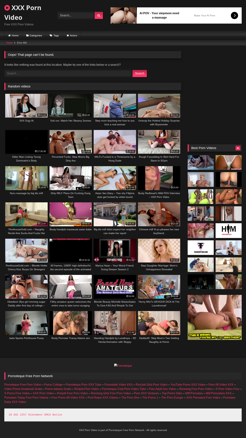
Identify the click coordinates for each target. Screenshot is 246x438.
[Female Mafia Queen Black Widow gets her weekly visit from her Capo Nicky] (201, 281)
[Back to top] (235, 427)
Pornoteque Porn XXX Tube (83, 384)
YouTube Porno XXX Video (188, 384)
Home (15, 35)
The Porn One (130, 397)
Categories (36, 35)
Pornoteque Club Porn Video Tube (124, 388)
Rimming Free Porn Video (196, 388)
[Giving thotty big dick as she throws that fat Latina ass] (229, 179)
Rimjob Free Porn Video (72, 393)
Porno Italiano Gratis (58, 388)
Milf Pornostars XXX (219, 393)
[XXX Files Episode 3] (201, 213)
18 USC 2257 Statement (26, 414)
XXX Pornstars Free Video (203, 397)
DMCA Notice (53, 414)
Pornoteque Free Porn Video (22, 384)
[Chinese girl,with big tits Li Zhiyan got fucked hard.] (201, 230)
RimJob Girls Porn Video (151, 384)
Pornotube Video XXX (118, 384)
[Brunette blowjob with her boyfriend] (229, 281)
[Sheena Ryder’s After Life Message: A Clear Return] (201, 162)
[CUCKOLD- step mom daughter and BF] (229, 213)
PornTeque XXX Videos (103, 397)
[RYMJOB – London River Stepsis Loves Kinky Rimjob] (229, 247)
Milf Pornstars (194, 393)
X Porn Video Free (227, 388)
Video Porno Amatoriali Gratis (23, 388)
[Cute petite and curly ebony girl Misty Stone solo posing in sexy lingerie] (229, 162)
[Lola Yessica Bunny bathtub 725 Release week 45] (201, 247)
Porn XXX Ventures (146, 393)
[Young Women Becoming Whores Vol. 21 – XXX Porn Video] (201, 196)
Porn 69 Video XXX (221, 384)
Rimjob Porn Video (86, 388)
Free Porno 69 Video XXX (68, 397)
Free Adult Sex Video (162, 388)
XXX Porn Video (22, 12)
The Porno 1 (150, 397)
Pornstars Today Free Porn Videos (26, 397)
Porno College (53, 384)
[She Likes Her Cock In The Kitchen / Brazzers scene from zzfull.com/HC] (201, 179)
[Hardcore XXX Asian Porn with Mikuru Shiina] (229, 196)
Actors (73, 35)
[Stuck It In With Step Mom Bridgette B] (229, 264)
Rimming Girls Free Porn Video (111, 393)
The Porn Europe (172, 397)
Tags (56, 35)
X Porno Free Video (17, 393)
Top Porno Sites (172, 393)
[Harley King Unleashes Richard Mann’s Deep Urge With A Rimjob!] (229, 230)
